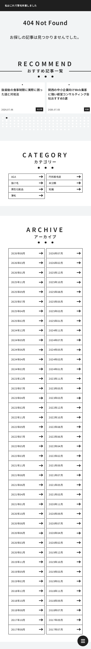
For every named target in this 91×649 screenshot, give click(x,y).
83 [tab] (53, 126)
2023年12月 (18, 378)
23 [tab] (88, 118)
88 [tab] (72, 126)
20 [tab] (76, 118)
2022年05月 (18, 446)
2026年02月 (56, 263)
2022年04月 (56, 446)
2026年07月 (56, 253)
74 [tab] (18, 126)
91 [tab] (84, 126)
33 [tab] (37, 120)
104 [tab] (65, 129)
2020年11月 (56, 504)
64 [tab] (69, 123)
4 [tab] (14, 118)
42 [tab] (72, 120)
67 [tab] (80, 123)
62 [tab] (61, 123)
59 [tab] (49, 123)
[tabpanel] (22, 97)
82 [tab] (49, 126)
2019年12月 (56, 552)
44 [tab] (80, 120)
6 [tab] (22, 118)
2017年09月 (56, 620)
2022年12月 (56, 407)
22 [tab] (84, 118)
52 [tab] (22, 123)
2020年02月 (56, 542)
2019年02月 (18, 581)
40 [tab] (65, 120)
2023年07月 (18, 388)
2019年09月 (18, 571)
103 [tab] (61, 129)
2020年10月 (18, 513)
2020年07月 (56, 523)
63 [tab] (65, 123)
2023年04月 (18, 398)
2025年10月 (56, 282)
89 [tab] (76, 126)
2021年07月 (56, 475)
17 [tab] (65, 118)
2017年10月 (18, 620)
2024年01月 (56, 369)
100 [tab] (49, 129)
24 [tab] (3, 120)
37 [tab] (53, 120)
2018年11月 (56, 591)
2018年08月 (18, 610)
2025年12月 (56, 272)
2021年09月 (56, 465)
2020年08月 (18, 523)
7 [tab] (26, 118)
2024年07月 (56, 340)
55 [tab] (34, 123)
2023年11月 (56, 378)
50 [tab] (14, 123)
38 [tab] (57, 120)
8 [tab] (30, 118)
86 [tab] (65, 126)
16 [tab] (61, 118)
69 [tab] (88, 123)
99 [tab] (45, 129)
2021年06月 (18, 485)
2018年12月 (18, 591)
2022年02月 (56, 456)
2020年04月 (56, 533)
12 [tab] (45, 118)
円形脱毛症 (55, 176)
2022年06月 (56, 436)
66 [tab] (76, 123)
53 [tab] (26, 123)
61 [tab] (57, 123)
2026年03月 (18, 263)
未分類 (52, 183)
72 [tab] (10, 126)
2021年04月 (18, 494)
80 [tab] (41, 126)
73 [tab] (14, 126)
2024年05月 (56, 349)
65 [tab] (72, 123)
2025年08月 (56, 292)
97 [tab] (37, 129)
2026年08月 (18, 253)
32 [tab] (34, 120)
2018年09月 (56, 600)
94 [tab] (26, 129)
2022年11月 (18, 417)
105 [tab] (69, 129)
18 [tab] (69, 118)
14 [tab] (53, 118)
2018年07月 (56, 610)
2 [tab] (6, 118)
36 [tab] (49, 120)
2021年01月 (18, 504)
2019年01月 (56, 581)
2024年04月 (18, 359)
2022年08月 (56, 427)
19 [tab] (72, 118)
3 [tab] (10, 118)
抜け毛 (15, 183)
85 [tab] (61, 126)
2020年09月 (56, 513)
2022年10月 (56, 417)
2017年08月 (18, 629)
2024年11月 (56, 330)
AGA (13, 176)
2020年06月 (18, 533)
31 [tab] (30, 120)
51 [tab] (18, 123)
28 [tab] (18, 120)
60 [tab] (53, 123)
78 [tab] (34, 126)
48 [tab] (6, 123)
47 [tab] (3, 123)
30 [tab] (26, 120)
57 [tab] (41, 123)
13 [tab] (49, 118)
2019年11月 (18, 562)
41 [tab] (69, 120)
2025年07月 (18, 301)
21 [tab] (80, 118)
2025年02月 (18, 321)
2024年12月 (18, 330)
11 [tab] (41, 118)
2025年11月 (18, 282)
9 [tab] (34, 118)
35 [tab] (45, 120)
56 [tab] (37, 123)
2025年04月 (18, 311)
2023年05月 (56, 388)
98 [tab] (41, 129)
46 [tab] (88, 120)
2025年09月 (18, 292)
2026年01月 (18, 272)
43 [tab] (76, 120)
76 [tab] (26, 126)
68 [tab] (84, 123)
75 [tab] (22, 126)
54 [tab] (30, 123)
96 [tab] (34, 129)
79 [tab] (37, 126)
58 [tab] (45, 123)
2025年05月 (56, 301)
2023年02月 (18, 407)
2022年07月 (18, 436)
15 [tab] (57, 118)
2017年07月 (56, 629)
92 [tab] (88, 126)
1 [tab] (3, 118)
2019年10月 (56, 562)
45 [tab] (84, 120)
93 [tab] (22, 129)
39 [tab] (61, 120)
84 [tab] (57, 126)
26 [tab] (10, 120)
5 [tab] (18, 118)
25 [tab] (6, 120)
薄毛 (13, 195)
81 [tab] (45, 126)
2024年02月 (18, 369)
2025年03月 (56, 311)
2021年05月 (56, 485)
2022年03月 (18, 456)
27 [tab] (14, 120)
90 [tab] (80, 126)
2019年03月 (56, 571)
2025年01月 (56, 321)
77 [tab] (30, 126)
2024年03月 (56, 359)
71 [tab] (6, 126)
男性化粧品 (17, 189)
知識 (51, 189)
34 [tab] (41, 120)
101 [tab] (53, 129)
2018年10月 (18, 600)
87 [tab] (69, 126)
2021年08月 (18, 475)
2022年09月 (18, 427)
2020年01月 (18, 552)
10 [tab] (37, 118)
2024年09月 (18, 340)
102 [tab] (57, 129)
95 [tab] (30, 129)
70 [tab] (3, 126)
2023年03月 (56, 398)
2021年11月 (18, 465)
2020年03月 (18, 542)
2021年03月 (56, 494)
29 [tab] (22, 120)
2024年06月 (18, 349)
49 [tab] (10, 123)
